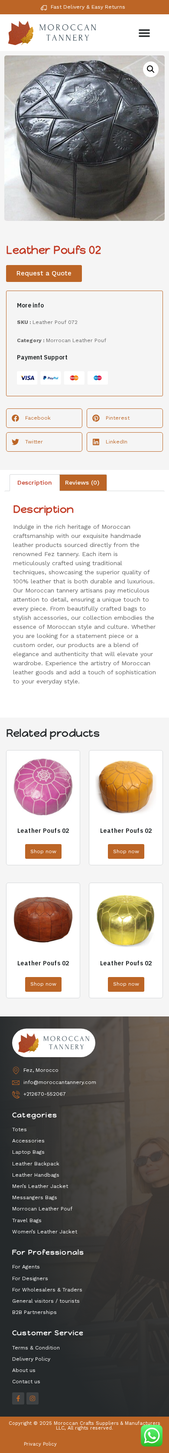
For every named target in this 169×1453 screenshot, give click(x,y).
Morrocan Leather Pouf (76, 340)
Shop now (43, 851)
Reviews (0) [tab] (82, 482)
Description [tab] (34, 482)
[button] (144, 33)
